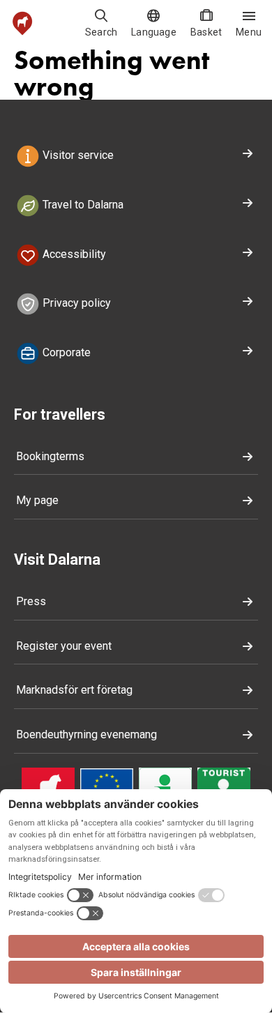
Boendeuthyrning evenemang (86, 734)
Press (31, 601)
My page (37, 500)
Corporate (65, 352)
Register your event (64, 646)
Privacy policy (75, 303)
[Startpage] (22, 23)
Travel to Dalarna (81, 204)
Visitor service (77, 155)
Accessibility (73, 254)
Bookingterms (50, 456)
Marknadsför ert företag (74, 689)
